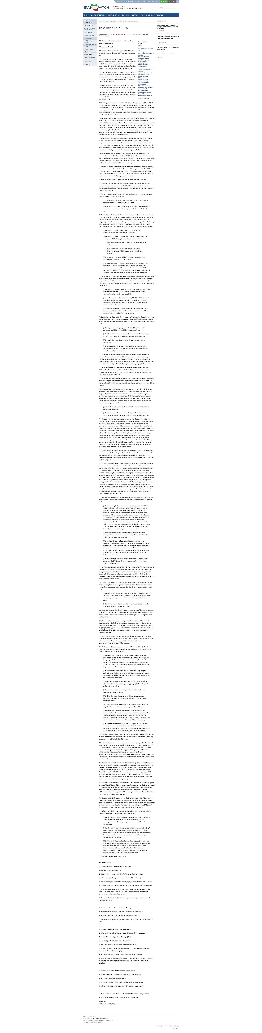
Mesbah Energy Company (144, 60)
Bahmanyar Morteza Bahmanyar (143, 77)
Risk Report (176, 1028)
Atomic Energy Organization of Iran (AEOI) (146, 54)
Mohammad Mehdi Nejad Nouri (146, 87)
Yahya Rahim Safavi (143, 89)
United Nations (122, 21)
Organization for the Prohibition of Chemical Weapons (89, 34)
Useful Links (87, 64)
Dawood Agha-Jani (143, 52)
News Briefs (87, 61)
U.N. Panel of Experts (90, 47)
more (158, 57)
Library (134, 15)
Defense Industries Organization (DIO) (143, 80)
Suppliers (125, 15)
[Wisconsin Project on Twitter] (177, 1)
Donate (164, 2)
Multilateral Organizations (110, 21)
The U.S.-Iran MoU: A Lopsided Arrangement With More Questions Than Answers (167, 27)
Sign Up (172, 2)
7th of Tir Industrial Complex (145, 73)
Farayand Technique (143, 82)
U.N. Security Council (132, 21)
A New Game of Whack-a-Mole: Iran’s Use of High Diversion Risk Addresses (168, 38)
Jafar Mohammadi (142, 63)
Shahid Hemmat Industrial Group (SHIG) (145, 96)
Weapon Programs (98, 15)
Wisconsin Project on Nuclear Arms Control (95, 1018)
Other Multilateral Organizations (88, 50)
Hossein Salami (142, 84)
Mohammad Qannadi (143, 58)
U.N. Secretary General (88, 41)
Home (86, 15)
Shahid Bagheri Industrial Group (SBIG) (144, 93)
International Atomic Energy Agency (89, 28)
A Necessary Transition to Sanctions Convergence (168, 48)
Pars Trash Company (143, 56)
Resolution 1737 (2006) (108, 1004)
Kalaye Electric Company (144, 86)
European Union (88, 25)
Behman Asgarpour (143, 64)
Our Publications (146, 15)
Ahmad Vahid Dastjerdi (144, 74)
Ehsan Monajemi (142, 66)
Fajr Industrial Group (143, 98)
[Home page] (96, 11)
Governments (88, 54)
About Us (159, 15)
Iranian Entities (113, 15)
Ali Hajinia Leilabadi (143, 61)
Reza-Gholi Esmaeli (143, 90)
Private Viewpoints (89, 58)
